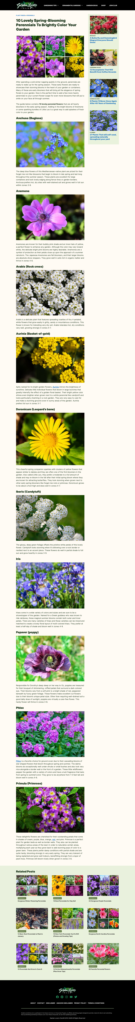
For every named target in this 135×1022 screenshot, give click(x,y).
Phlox (18, 761)
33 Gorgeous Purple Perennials (100, 901)
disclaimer (50, 1003)
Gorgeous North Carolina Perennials (102, 934)
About (33, 1003)
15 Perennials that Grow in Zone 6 (30, 969)
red (53, 839)
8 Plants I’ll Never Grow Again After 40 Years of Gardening (103, 102)
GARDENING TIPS (50, 5)
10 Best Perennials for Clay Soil (64, 901)
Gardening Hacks (95, 67)
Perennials (31, 15)
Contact (41, 1003)
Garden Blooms (95, 99)
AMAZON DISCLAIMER (64, 1003)
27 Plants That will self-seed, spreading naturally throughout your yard (103, 137)
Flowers (92, 132)
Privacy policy (80, 1003)
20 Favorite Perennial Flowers (99, 969)
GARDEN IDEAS (92, 5)
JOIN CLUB (113, 5)
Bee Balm (92, 35)
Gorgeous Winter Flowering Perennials (32, 901)
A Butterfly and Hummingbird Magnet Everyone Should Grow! (103, 40)
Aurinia (56, 387)
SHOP (103, 5)
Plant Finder (20, 15)
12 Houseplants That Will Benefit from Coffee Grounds (103, 71)
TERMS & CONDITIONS (96, 1003)
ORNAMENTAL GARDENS (71, 5)
